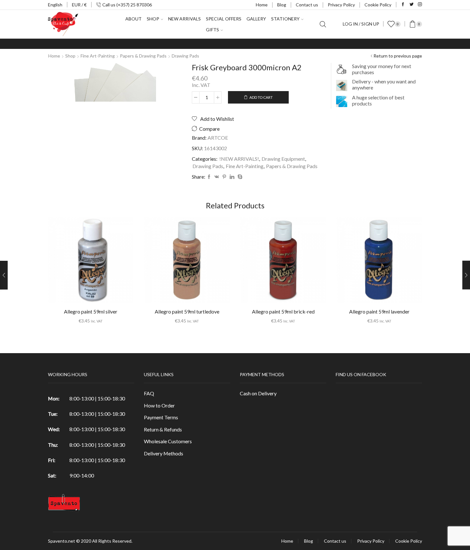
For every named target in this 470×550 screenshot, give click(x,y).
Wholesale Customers (168, 441)
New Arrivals (184, 18)
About (133, 18)
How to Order (159, 405)
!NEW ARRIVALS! (239, 159)
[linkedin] (232, 177)
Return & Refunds (163, 429)
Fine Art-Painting (98, 55)
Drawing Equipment (283, 159)
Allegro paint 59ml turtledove (187, 311)
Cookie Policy (377, 4)
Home (262, 4)
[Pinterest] (224, 177)
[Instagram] (420, 4)
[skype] (239, 177)
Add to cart (261, 97)
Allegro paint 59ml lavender (379, 311)
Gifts (212, 29)
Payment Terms (161, 417)
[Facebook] (403, 4)
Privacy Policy (341, 4)
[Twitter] (412, 4)
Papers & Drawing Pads (143, 55)
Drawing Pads (185, 55)
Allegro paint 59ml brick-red (283, 311)
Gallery (256, 18)
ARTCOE (218, 138)
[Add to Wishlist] (77, 262)
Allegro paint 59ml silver (90, 311)
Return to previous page (397, 55)
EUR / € (79, 4)
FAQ (149, 393)
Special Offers (223, 18)
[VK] (217, 177)
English (55, 4)
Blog (281, 4)
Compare (209, 128)
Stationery (285, 18)
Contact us (307, 4)
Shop (70, 55)
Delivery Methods (163, 453)
